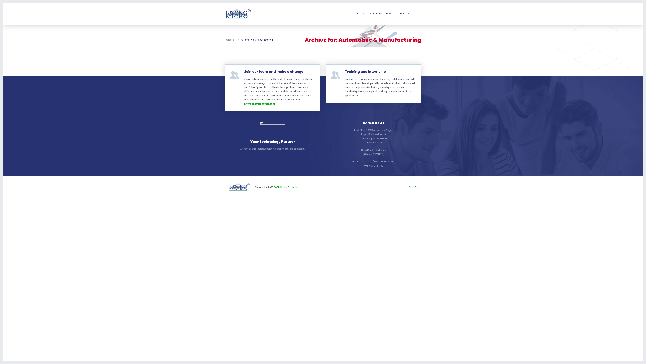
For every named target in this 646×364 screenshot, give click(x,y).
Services (358, 14)
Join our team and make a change (273, 71)
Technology (374, 14)
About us (391, 14)
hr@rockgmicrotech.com (259, 103)
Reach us (405, 14)
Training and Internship (365, 71)
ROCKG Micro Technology (286, 187)
